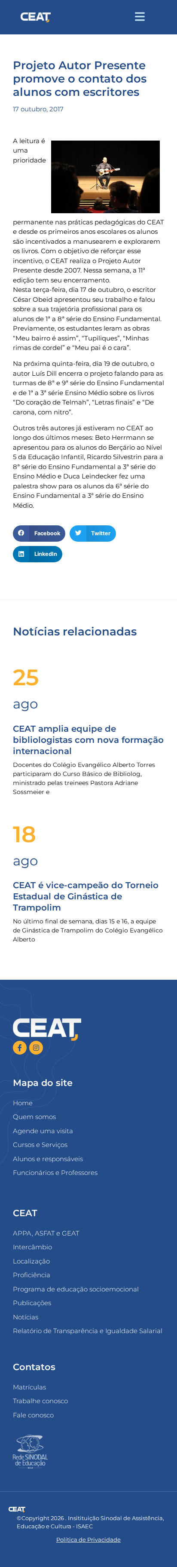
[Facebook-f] (20, 1048)
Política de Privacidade (88, 1539)
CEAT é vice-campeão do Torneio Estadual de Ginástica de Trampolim (86, 896)
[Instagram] (36, 1048)
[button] (156, 17)
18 (24, 834)
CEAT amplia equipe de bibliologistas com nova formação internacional (88, 740)
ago (25, 704)
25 (26, 677)
